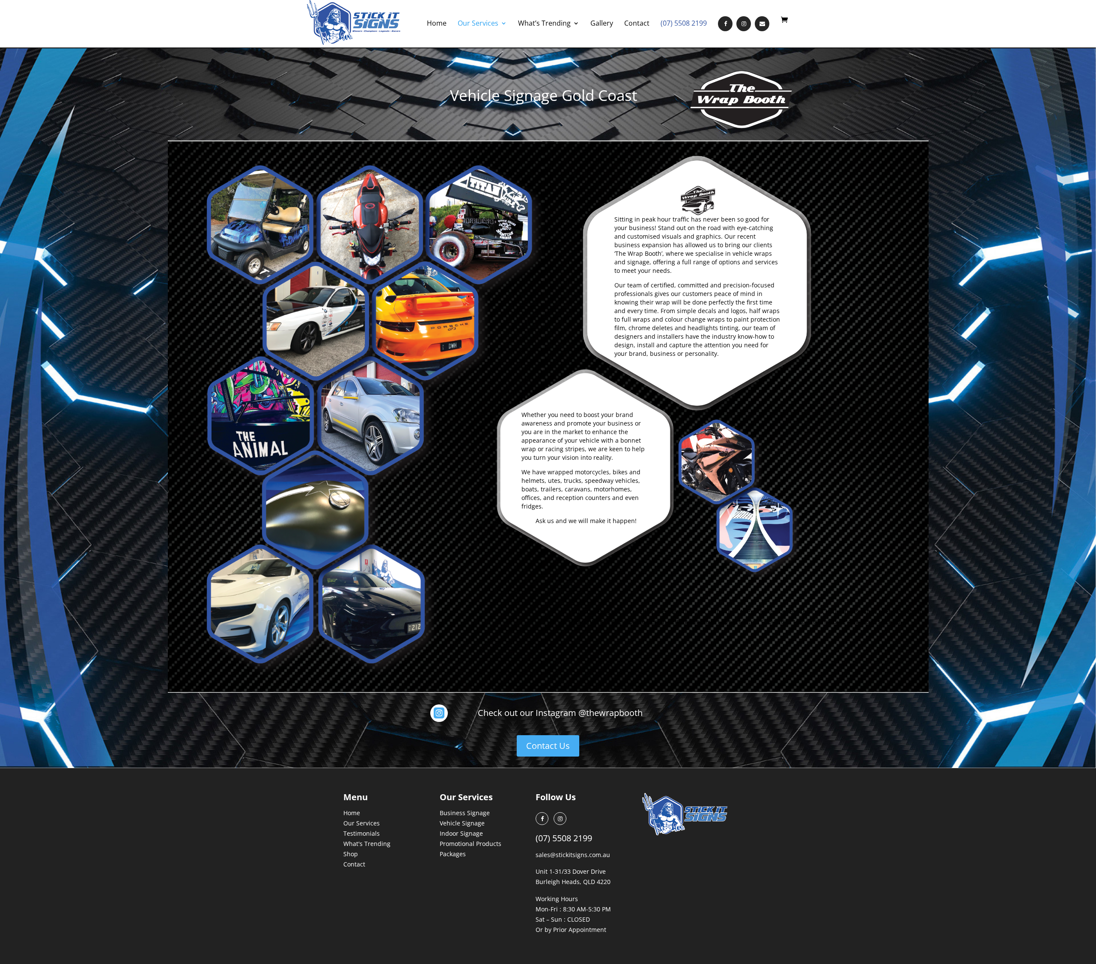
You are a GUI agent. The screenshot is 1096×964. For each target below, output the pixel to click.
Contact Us (548, 745)
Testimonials (361, 833)
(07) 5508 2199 (684, 24)
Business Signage (465, 813)
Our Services (478, 24)
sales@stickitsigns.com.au (573, 855)
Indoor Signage (461, 833)
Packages (453, 854)
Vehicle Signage (462, 823)
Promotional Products (470, 844)
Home (437, 24)
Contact (636, 24)
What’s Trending (544, 24)
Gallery (601, 24)
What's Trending (366, 844)
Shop (350, 854)
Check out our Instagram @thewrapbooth (560, 713)
